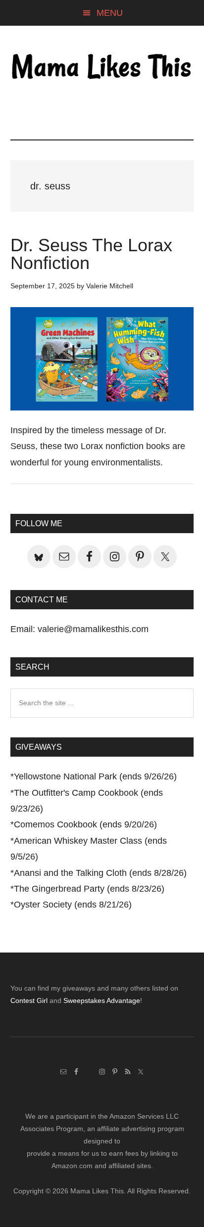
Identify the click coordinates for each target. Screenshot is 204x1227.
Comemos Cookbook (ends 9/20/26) (85, 824)
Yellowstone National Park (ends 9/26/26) (95, 776)
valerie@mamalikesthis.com (93, 629)
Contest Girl (29, 1000)
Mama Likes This (102, 67)
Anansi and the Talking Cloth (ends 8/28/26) (100, 873)
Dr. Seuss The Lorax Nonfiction (91, 254)
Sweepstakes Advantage (101, 1000)
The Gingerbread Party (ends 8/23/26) (89, 889)
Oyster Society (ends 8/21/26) (73, 904)
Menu (110, 13)
